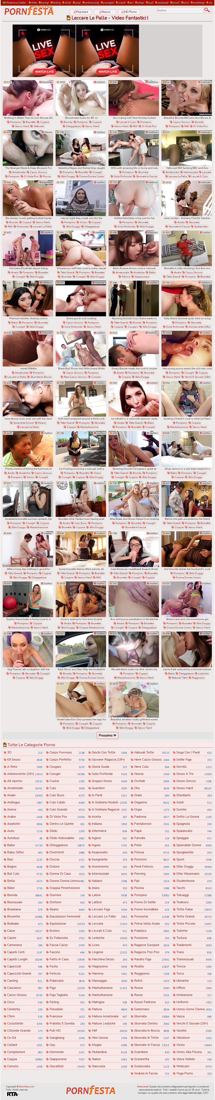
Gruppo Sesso (109, 781)
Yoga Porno (193, 1073)
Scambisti (151, 1052)
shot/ (68, 3)
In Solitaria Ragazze (109, 809)
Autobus (24, 838)
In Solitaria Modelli (109, 802)
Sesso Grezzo (193, 781)
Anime (24, 809)
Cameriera (24, 945)
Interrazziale (190, 172)
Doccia (67, 859)
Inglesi (109, 838)
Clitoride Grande (24, 1030)
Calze (24, 931)
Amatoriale (18, 172)
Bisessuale (24, 902)
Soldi (193, 802)
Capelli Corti (24, 952)
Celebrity (24, 1009)
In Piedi (109, 795)
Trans (193, 952)
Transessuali (193, 959)
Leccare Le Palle (177, 176)
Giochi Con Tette (109, 752)
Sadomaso (151, 1009)
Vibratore (193, 1038)
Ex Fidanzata (67, 938)
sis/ (211, 3)
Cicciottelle (24, 1023)
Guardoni (109, 788)
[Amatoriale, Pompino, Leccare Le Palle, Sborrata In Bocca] (28, 348)
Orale (151, 795)
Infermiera (109, 831)
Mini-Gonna (109, 1038)
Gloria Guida (109, 767)
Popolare (82, 12)
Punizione (151, 938)
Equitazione (67, 923)
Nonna (151, 774)
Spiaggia (193, 838)
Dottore (67, 902)
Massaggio (109, 981)
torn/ (186, 3)
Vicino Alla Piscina (193, 1052)
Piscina (151, 888)
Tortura (193, 938)
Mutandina (109, 1052)
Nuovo (106, 12)
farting (57, 3)
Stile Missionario (193, 874)
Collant (24, 1045)
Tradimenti (193, 945)
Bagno (24, 866)
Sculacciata (151, 1066)
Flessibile (67, 1009)
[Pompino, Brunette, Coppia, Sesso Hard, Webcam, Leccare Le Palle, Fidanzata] (28, 98)
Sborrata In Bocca (40, 377)
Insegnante (109, 859)
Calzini (24, 938)
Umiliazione (193, 995)
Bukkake (24, 923)
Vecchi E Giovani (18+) (197, 377)
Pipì (151, 881)
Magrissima (109, 966)
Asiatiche (138, 272)
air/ (132, 3)
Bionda (67, 122)
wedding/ (199, 3)
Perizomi (151, 859)
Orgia (151, 809)
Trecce (193, 966)
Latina (109, 895)
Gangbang (67, 1038)
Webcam (38, 126)
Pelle (151, 845)
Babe (151, 272)
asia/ (78, 3)
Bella (24, 881)
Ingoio (109, 845)
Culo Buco (80, 523)
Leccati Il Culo (127, 122)
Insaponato (109, 852)
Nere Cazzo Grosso (75, 377)
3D (24, 752)
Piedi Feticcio (151, 866)
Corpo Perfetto (67, 759)
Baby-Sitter (24, 852)
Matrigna (109, 1002)
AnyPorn (100, 82)
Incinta (109, 817)
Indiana (109, 824)
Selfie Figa (193, 759)
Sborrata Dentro (151, 1023)
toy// (150, 3)
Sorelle (193, 809)
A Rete (24, 767)
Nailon (109, 1059)
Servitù (193, 767)
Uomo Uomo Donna (193, 1009)
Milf (134, 126)
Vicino (83, 222)
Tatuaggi (193, 895)
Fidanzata (67, 981)
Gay (67, 1045)
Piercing (151, 874)
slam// (122, 3)
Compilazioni (24, 1052)
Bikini (150, 423)
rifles (34, 3)
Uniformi (193, 1002)
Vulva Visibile (193, 1059)
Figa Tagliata (67, 995)
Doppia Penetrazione (91, 627)
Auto (24, 831)
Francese (67, 1016)
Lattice (109, 902)
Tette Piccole (193, 923)
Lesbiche (203, 673)
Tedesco (193, 902)
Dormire (67, 895)
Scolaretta (151, 1059)
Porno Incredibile (151, 909)
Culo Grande (67, 809)
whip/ (140, 3)
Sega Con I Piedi (193, 752)
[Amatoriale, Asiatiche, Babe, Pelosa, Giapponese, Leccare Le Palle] (134, 248)
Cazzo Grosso (181, 122)
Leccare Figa (109, 909)
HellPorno (153, 82)
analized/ (162, 3)
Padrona (151, 817)
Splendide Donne (23, 423)
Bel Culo (24, 874)
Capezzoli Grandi (24, 973)
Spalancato (201, 226)
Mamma (109, 973)
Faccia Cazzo (67, 945)
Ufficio (193, 988)
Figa (67, 988)
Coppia (44, 122)
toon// (176, 3)
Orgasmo (151, 802)
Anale (180, 222)
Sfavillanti (193, 795)
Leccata (206, 172)
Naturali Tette (179, 677)
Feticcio (67, 973)
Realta (151, 966)
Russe (151, 995)
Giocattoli (67, 1066)
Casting (24, 981)
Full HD (67, 1030)
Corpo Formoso (67, 752)
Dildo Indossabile (67, 838)
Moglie (109, 1045)
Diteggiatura (73, 126)
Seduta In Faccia (151, 1073)
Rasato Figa (151, 959)
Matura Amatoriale (109, 1016)
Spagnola (193, 824)
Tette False (193, 909)
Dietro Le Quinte (67, 824)
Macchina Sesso (109, 959)
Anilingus (24, 802)
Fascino (67, 952)
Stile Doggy (67, 176)
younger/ (108, 3)
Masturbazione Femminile (107, 997)
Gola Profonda (122, 176)
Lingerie (109, 952)
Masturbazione (89, 427)
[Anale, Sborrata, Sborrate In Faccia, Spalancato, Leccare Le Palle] (186, 198)
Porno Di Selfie (151, 902)
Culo (67, 788)
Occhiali (151, 781)
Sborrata (142, 172)
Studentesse (193, 881)
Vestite (193, 1030)
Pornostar (22, 226)
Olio (151, 788)
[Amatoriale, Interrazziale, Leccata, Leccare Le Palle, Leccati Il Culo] (186, 148)
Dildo (67, 831)
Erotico (67, 931)
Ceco (24, 1002)
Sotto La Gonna (193, 817)
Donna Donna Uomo (91, 176)
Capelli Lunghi (24, 959)
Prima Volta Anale (151, 923)
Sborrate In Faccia (146, 176)
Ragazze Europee (151, 945)
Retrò (151, 981)
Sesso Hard (21, 126)
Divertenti (67, 852)
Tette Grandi (67, 272)
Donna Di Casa (67, 874)
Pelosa (125, 276)
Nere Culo (151, 767)
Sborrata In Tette (151, 1038)
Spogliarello (193, 852)
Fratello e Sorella (67, 1023)
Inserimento (109, 866)
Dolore (67, 866)
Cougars (132, 326)
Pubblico (151, 931)
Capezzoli (24, 966)
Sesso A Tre (193, 774)
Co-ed (24, 1038)
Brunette (30, 122)
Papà (151, 831)
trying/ (45, 3)
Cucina (67, 781)
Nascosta (109, 1066)
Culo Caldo (67, 802)
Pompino (15, 122)
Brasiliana (24, 909)
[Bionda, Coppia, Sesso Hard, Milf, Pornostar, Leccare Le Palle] (28, 198)
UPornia (47, 132)
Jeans (109, 888)
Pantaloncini (151, 824)
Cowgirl (97, 172)
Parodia (151, 838)
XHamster (205, 82)
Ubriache (193, 981)
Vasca (193, 1016)
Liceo (109, 945)
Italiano (109, 881)
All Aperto (24, 781)
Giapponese (141, 276)
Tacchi (193, 888)
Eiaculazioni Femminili (67, 916)
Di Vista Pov (148, 126)
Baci (24, 859)
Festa (67, 966)
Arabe (24, 817)
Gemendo (67, 1052)
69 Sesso (24, 759)
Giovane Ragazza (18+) (109, 759)
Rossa (46, 176)
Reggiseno (198, 677)
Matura (109, 1009)
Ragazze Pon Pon (151, 952)
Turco (193, 973)
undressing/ (92, 3)
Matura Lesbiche (109, 1023)
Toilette (193, 931)
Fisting (67, 1002)
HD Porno (130, 12)
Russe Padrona (151, 1002)
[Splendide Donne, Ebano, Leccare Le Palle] (28, 399)
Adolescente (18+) (199, 326)
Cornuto (96, 377)
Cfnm (24, 1016)
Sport (193, 859)
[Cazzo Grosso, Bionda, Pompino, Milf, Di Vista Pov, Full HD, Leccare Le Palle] (186, 98)
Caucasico (24, 988)
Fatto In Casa (67, 959)
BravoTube (46, 82)
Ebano (42, 423)
